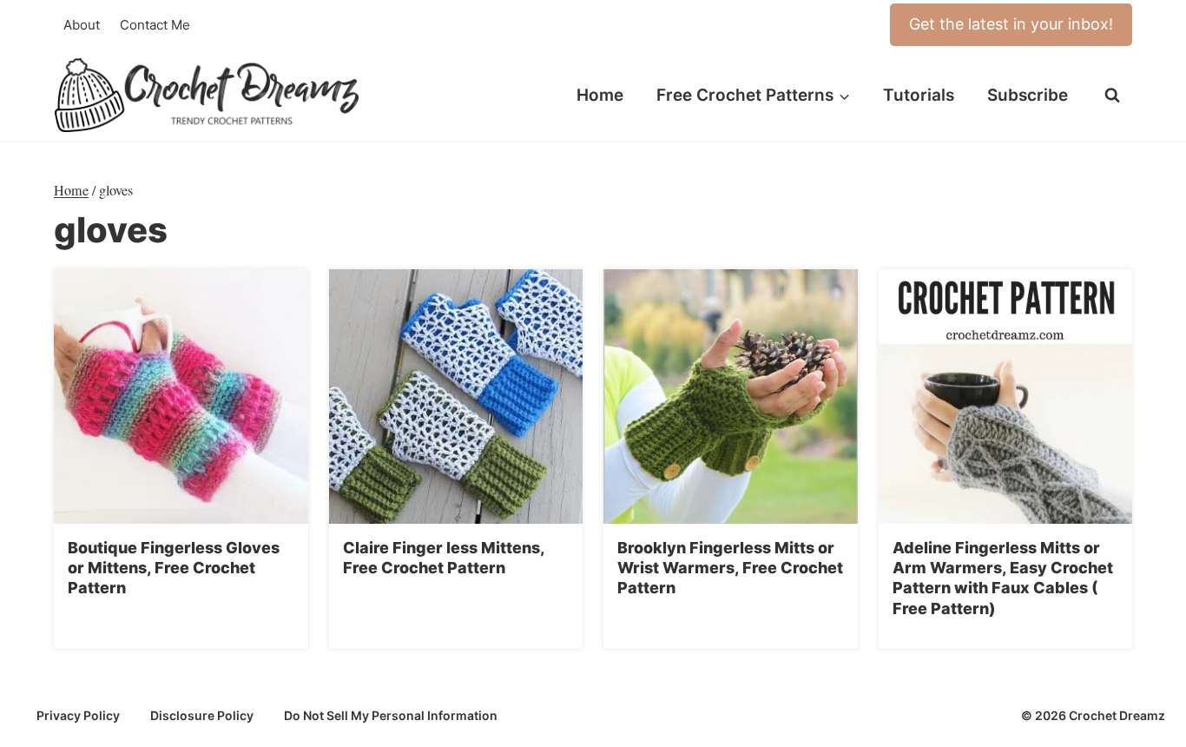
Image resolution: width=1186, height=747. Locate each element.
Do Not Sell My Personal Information (390, 715)
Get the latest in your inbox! (1011, 24)
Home (600, 95)
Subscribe (1027, 95)
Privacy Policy (78, 715)
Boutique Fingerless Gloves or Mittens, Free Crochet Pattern (174, 568)
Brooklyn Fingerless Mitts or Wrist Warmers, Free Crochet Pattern (730, 568)
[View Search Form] (1112, 95)
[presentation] (181, 396)
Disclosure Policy (202, 715)
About (81, 25)
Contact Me (155, 25)
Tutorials (918, 95)
